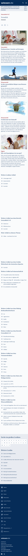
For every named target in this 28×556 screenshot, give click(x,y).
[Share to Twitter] (7, 25)
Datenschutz (3, 543)
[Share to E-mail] (2, 25)
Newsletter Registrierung (6, 551)
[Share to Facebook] (5, 25)
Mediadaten (3, 548)
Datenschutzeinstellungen (6, 544)
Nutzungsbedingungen (5, 549)
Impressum (3, 541)
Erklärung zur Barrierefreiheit (7, 546)
